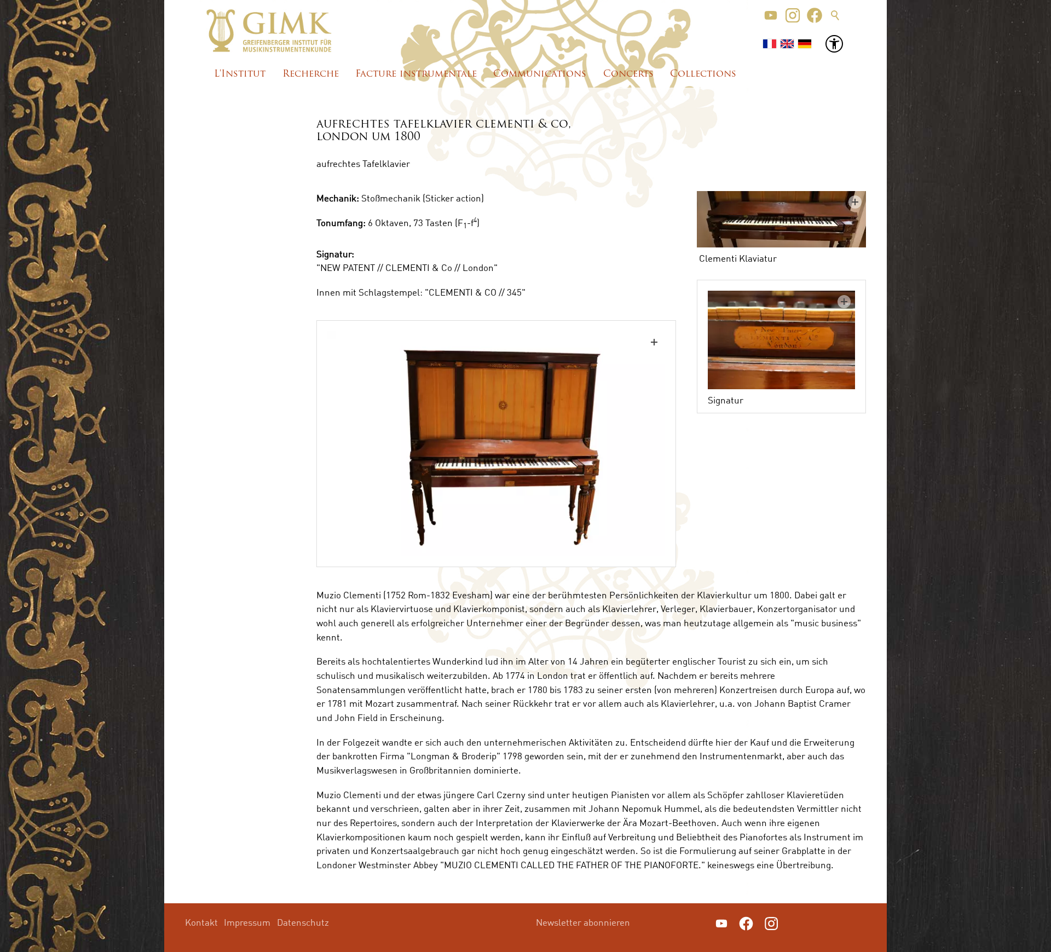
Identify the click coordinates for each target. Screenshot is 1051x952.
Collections (703, 74)
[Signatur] (781, 340)
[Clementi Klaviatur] (781, 219)
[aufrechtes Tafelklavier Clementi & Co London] (496, 443)
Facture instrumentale (416, 74)
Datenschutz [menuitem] (303, 922)
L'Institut (239, 74)
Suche (835, 15)
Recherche (310, 74)
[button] (771, 15)
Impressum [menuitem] (247, 922)
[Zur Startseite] (269, 31)
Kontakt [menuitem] (201, 922)
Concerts (628, 74)
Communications (539, 74)
